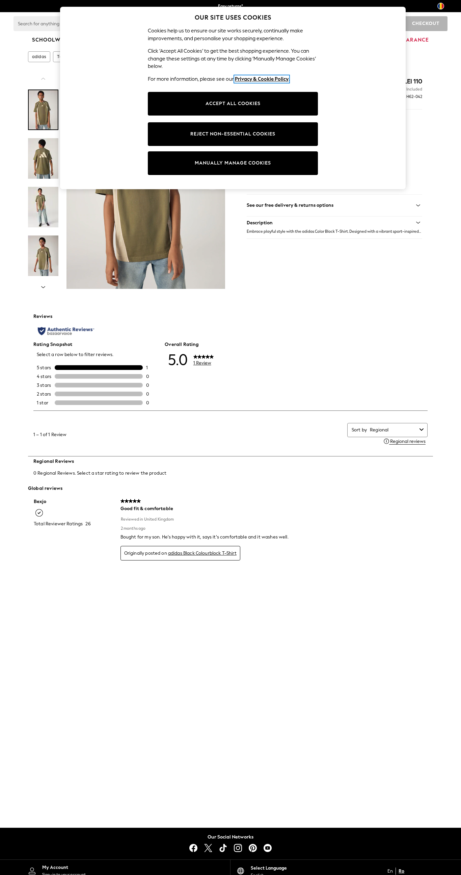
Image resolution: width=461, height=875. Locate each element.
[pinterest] (252, 848)
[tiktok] (223, 848)
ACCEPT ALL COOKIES (233, 103)
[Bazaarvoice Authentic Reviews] (66, 331)
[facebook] (193, 848)
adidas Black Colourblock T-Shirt (202, 553)
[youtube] (267, 848)
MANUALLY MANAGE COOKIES (233, 163)
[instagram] (238, 848)
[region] (233, 98)
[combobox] (393, 430)
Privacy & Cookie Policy (262, 79)
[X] (208, 848)
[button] (334, 223)
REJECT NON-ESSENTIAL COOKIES (232, 134)
